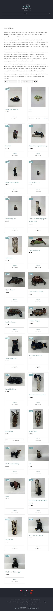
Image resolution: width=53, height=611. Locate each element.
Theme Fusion (38, 602)
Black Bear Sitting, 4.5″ (36, 535)
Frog (30, 109)
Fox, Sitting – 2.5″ (34, 182)
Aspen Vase (9, 258)
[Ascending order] (19, 81)
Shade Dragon (10, 290)
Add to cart (32, 118)
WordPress (32, 604)
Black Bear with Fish (12, 109)
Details (15, 117)
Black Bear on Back (35, 355)
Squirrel (8, 146)
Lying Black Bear (11, 389)
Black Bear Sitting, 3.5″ (12, 572)
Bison (7, 496)
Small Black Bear (11, 358)
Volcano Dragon (34, 321)
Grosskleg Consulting (28, 602)
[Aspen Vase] (14, 419)
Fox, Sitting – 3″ (10, 219)
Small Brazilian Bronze (36, 292)
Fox (30, 464)
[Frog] (38, 97)
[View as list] (37, 81)
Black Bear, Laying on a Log (38, 146)
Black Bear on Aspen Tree (37, 395)
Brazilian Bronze (10, 322)
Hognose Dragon (34, 250)
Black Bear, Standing (12, 182)
